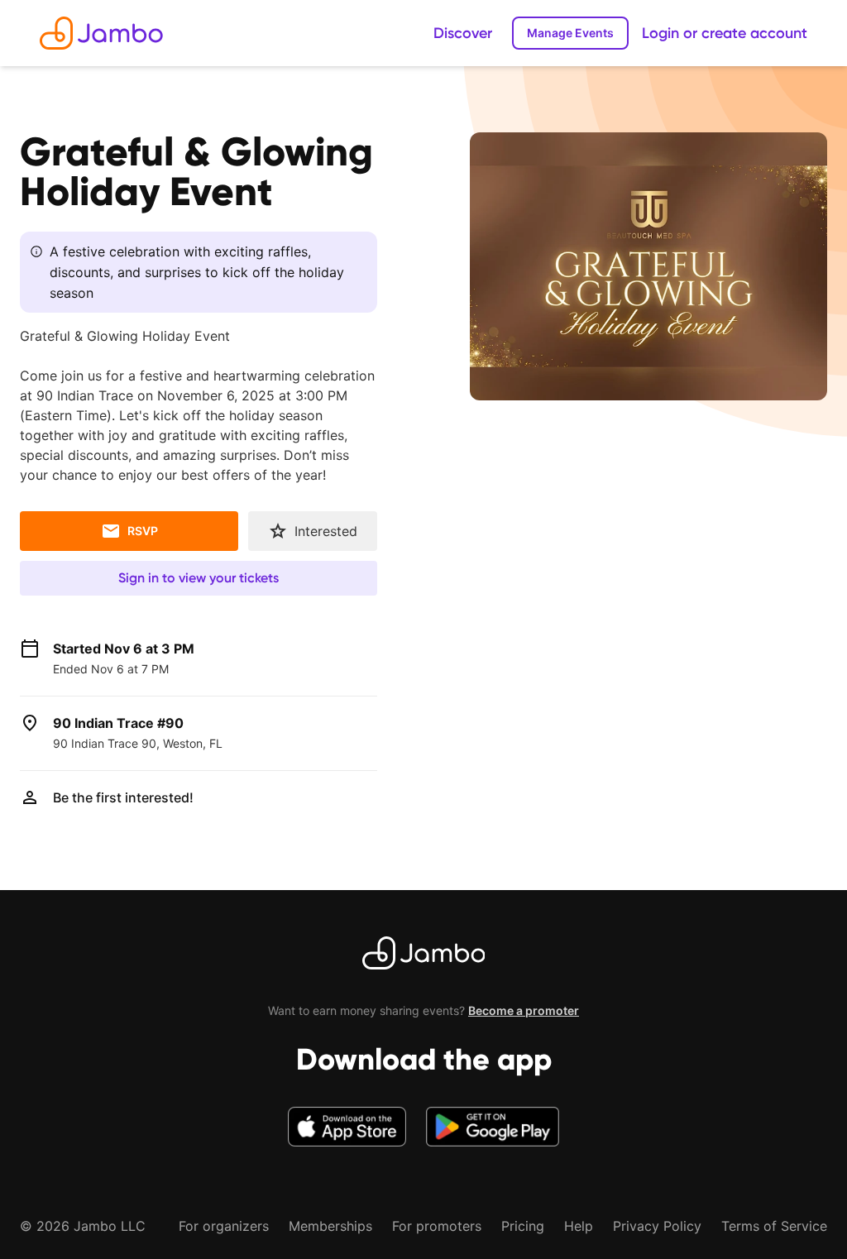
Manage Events (570, 33)
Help (578, 1226)
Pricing (522, 1226)
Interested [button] (325, 531)
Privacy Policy (657, 1226)
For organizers (224, 1226)
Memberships (330, 1226)
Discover (462, 33)
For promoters (436, 1226)
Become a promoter (523, 1010)
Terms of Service (774, 1226)
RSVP (142, 531)
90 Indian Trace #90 (118, 723)
